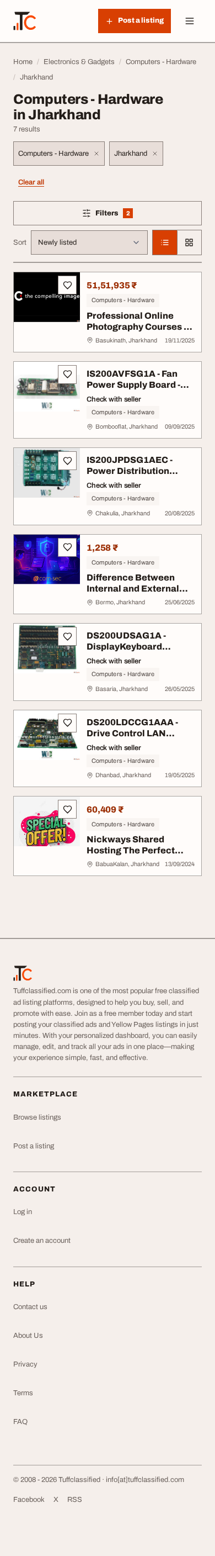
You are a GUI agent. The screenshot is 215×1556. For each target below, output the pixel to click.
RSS (74, 1500)
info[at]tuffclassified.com (145, 1480)
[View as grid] (189, 242)
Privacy (25, 1364)
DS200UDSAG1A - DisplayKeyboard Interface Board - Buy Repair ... (133, 652)
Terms (23, 1393)
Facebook (29, 1500)
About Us (28, 1335)
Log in (22, 1212)
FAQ (20, 1422)
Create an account (42, 1240)
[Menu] (190, 21)
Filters (128, 215)
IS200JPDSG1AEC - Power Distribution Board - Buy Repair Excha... (130, 476)
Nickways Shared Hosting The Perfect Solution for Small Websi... (131, 856)
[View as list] (165, 242)
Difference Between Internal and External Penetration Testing (133, 588)
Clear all (31, 182)
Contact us (30, 1307)
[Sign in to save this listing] (67, 285)
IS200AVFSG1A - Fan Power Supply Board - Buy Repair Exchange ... (139, 384)
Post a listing (33, 1146)
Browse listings (37, 1117)
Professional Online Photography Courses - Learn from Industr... (136, 326)
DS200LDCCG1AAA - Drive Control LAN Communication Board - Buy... (138, 739)
